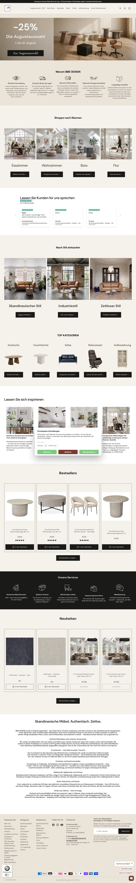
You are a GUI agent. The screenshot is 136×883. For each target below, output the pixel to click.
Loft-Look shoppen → (68, 315)
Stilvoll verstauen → (122, 375)
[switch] (7, 875)
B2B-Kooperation (10, 862)
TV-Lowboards (25, 847)
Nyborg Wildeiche (42, 838)
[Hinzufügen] (31, 517)
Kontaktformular (71, 840)
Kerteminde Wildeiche (40, 829)
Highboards (24, 844)
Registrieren (125, 831)
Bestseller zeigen (126, 869)
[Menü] (10, 866)
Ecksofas (23, 839)
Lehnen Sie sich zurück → (95, 375)
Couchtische (24, 831)
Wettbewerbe (9, 848)
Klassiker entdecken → (111, 315)
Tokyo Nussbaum (42, 846)
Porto (38, 840)
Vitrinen (23, 850)
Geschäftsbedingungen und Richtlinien (68, 880)
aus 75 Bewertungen (27, 203)
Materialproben (9, 829)
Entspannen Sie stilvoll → (68, 375)
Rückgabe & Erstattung (8, 838)
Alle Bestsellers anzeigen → (68, 558)
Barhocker (23, 826)
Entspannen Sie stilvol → (52, 174)
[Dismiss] (132, 863)
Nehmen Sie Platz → (20, 174)
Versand (7, 831)
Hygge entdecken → (25, 315)
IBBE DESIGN (12, 880)
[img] (69, 201)
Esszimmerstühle (26, 824)
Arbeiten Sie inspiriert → (84, 174)
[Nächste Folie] (31, 506)
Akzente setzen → (41, 375)
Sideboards (24, 842)
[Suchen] (120, 8)
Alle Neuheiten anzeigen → (68, 701)
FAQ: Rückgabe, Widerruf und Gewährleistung (9, 843)
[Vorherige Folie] (8, 506)
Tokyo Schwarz (41, 848)
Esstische (23, 834)
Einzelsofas (24, 837)
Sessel (22, 829)
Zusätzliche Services (11, 834)
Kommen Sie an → (116, 174)
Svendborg (40, 843)
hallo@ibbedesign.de (79, 838)
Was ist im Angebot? (125, 873)
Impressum (8, 826)
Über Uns (7, 824)
